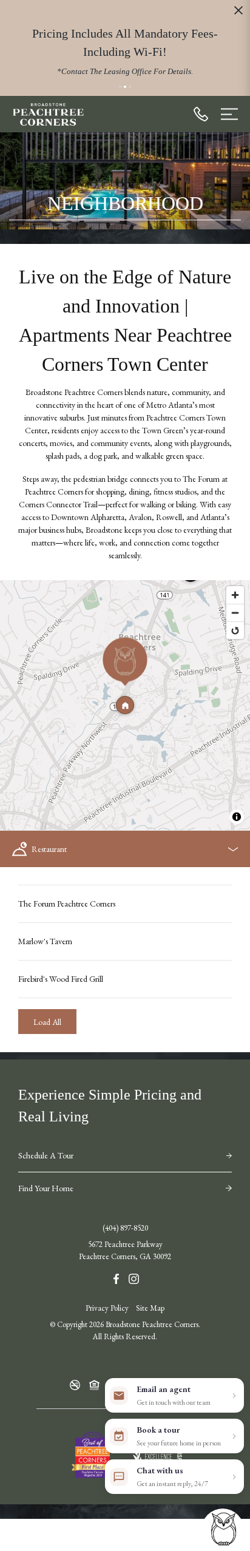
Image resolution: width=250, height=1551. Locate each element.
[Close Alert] (238, 12)
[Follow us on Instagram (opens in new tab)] (134, 1278)
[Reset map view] (235, 630)
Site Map (150, 1308)
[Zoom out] (235, 612)
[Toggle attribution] (236, 816)
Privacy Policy (107, 1308)
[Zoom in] (235, 595)
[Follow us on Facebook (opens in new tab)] (116, 1278)
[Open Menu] (229, 114)
